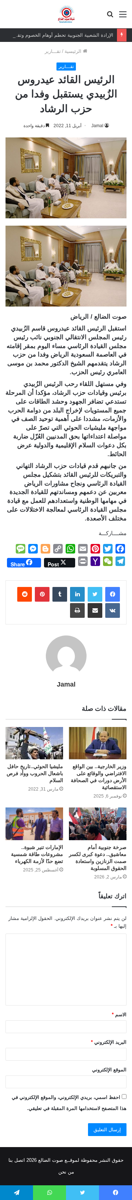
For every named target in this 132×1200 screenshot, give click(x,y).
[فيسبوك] (112, 594)
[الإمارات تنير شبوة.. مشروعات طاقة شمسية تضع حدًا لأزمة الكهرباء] (34, 823)
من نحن (66, 1172)
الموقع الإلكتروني (109, 1069)
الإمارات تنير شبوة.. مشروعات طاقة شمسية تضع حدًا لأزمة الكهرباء (37, 854)
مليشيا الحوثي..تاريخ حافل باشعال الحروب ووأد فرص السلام (35, 773)
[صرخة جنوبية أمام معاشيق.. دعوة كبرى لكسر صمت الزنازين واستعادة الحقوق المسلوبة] (97, 823)
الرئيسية (74, 51)
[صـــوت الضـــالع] (66, 14)
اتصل (19, 1160)
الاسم (119, 1014)
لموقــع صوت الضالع (58, 1160)
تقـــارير (53, 51)
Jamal (97, 125)
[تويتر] (95, 594)
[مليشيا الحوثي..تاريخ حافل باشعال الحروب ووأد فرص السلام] (34, 743)
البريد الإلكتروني (108, 1042)
